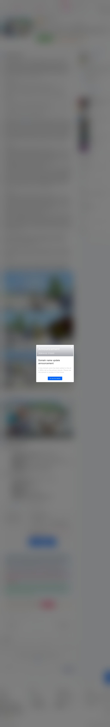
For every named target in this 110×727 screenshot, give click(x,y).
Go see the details (55, 378)
